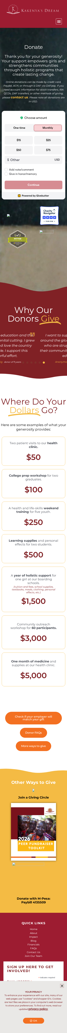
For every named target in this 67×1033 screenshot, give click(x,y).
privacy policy (38, 1009)
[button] (59, 21)
